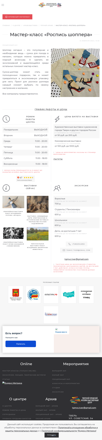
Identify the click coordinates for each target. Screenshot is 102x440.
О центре (16, 25)
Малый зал (58, 375)
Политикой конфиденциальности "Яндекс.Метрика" (69, 431)
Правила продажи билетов (16, 419)
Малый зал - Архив (45, 410)
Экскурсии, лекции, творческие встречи (24, 375)
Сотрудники (8, 414)
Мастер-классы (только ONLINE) (19, 371)
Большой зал (59, 371)
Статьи (6, 379)
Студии (56, 388)
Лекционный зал (61, 379)
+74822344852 (78, 244)
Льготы (58, 159)
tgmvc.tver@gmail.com (77, 259)
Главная (6, 25)
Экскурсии (58, 392)
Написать (20, 344)
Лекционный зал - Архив (49, 414)
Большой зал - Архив (47, 406)
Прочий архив (47, 25)
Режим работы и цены (14, 410)
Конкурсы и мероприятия (66, 383)
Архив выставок (30, 25)
